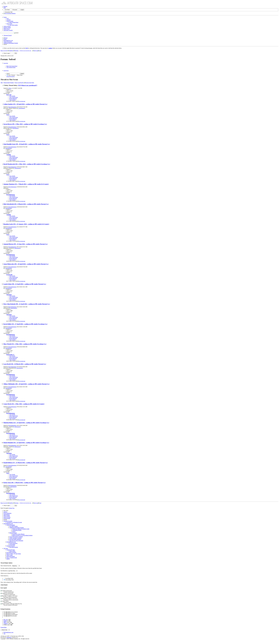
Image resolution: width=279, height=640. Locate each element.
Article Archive (7, 26)
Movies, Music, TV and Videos (13, 553)
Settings (5, 511)
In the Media (12, 544)
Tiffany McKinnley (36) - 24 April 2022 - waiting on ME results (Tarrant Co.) (26, 384)
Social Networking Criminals (16, 536)
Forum (5, 17)
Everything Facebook (11, 552)
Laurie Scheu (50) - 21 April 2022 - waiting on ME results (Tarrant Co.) (24, 284)
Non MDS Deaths (13, 526)
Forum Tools (5, 63)
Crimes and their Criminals (15, 538)
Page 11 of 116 (4, 50)
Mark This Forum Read (11, 66)
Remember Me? (9, 12)
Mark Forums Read (13, 22)
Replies (12, 82)
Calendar (8, 19)
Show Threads (11, 75)
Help (4, 7)
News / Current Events (11, 557)
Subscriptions (6, 514)
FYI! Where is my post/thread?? (27, 85)
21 (27, 50)
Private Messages (7, 513)
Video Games (9, 555)
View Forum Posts (13, 97)
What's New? (6, 29)
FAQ (7, 18)
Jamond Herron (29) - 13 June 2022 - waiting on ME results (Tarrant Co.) (25, 244)
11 (22, 50)
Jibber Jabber (12, 551)
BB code (5, 619)
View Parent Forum (10, 67)
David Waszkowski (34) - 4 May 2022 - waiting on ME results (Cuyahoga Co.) (26, 164)
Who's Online (6, 515)
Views (16, 82)
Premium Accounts (7, 521)
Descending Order (9, 579)
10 (21, 50)
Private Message (13, 98)
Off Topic (5, 548)
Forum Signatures (13, 543)
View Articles (12, 100)
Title (2, 82)
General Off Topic (10, 549)
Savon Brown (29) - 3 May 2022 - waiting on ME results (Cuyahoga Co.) (25, 124)
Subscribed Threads (8, 30)
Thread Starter (6, 82)
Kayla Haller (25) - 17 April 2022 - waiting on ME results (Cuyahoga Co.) (25, 324)
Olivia (9, 88)
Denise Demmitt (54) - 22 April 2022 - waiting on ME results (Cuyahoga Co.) (26, 442)
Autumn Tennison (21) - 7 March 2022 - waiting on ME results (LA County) (26, 184)
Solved (13, 531)
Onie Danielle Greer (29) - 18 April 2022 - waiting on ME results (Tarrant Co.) (26, 144)
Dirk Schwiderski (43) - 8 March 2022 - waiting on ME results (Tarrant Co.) (26, 204)
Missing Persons (13, 532)
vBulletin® (8, 637)
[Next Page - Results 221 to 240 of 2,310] (34, 50)
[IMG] (4, 622)
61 (28, 50)
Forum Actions (9, 21)
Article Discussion (7, 41)
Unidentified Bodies (16, 530)
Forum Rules (4, 627)
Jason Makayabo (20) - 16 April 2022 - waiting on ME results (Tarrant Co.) (25, 264)
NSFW (8, 559)
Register (5, 6)
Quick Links (9, 23)
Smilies (5, 621)
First (12, 50)
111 (30, 50)
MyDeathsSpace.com (8, 632)
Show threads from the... (6, 565)
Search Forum (6, 70)
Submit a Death (7, 27)
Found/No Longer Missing (18, 534)
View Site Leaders (13, 25)
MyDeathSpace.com (8, 40)
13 (25, 50)
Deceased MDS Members (15, 539)
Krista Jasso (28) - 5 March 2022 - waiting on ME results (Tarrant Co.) (24, 482)
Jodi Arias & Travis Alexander (16, 540)
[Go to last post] (21, 101)
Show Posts (19, 75)
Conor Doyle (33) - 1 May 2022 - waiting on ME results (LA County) (23, 404)
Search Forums (6, 517)
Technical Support (10, 545)
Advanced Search (7, 35)
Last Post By (21, 82)
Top (13, 508)
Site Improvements (13, 547)
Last (37, 50)
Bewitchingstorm (12, 107)
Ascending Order (9, 578)
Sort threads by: (4, 570)
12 (24, 50)
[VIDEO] (5, 623)
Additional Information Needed (10, 43)
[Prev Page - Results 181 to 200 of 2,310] (15, 50)
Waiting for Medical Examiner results (20, 528)
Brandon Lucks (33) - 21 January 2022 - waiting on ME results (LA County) (26, 224)
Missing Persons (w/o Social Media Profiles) (22, 535)
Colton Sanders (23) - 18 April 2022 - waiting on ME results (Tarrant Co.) (25, 104)
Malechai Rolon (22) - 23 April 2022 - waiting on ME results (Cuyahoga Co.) (26, 422)
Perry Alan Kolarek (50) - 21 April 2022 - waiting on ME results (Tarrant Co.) (26, 304)
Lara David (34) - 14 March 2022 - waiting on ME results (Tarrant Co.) (24, 364)
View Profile (12, 96)
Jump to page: (6, 53)
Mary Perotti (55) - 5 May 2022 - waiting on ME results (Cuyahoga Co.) (24, 344)
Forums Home (6, 518)
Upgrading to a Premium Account (14, 522)
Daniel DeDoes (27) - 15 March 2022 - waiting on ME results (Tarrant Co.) (25, 462)
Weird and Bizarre (10, 556)
